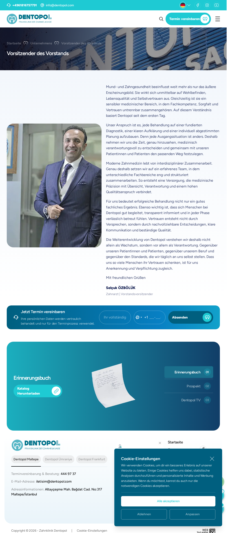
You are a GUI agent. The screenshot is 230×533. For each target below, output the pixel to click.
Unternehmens (41, 43)
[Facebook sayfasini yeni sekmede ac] (197, 5)
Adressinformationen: (56, 492)
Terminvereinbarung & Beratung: (43, 474)
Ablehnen (144, 514)
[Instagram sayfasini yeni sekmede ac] (207, 5)
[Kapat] (212, 458)
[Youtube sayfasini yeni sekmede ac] (216, 5)
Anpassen (193, 514)
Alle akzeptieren (168, 501)
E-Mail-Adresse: (41, 481)
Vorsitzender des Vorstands (81, 43)
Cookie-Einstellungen (92, 531)
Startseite (14, 43)
